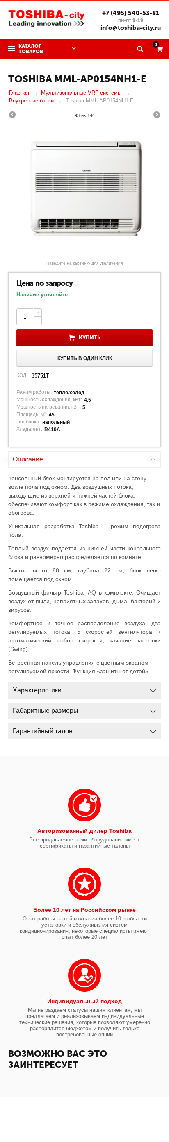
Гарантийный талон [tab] (43, 731)
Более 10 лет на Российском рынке (84, 910)
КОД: (21, 375)
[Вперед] (157, 115)
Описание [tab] (28, 459)
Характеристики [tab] (37, 690)
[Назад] (12, 115)
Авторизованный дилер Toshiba (84, 831)
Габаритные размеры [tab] (45, 710)
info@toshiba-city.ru (130, 28)
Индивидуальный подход (84, 1001)
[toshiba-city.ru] (46, 18)
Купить (89, 338)
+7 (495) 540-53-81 (130, 13)
